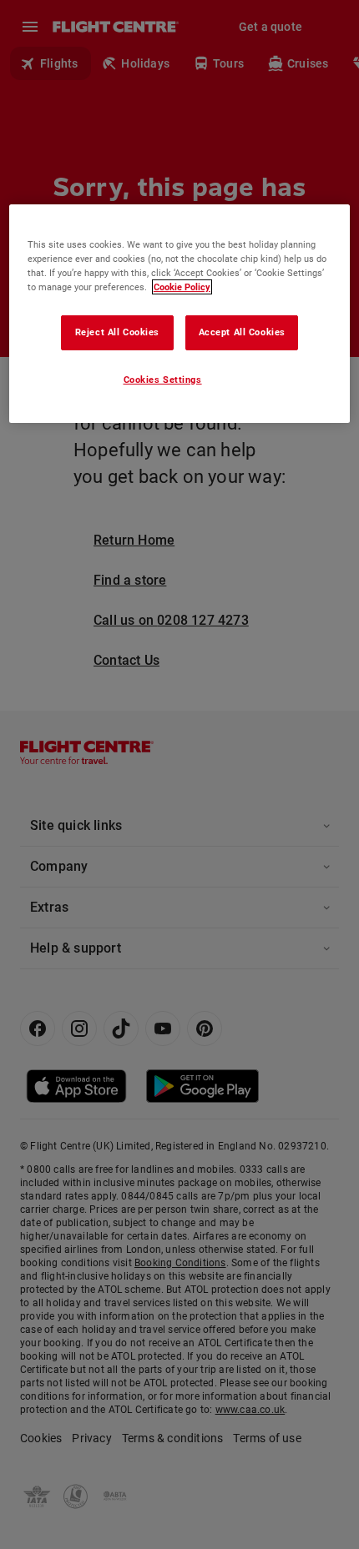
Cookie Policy (182, 287)
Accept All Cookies (242, 332)
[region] (180, 313)
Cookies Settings (163, 379)
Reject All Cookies (117, 332)
